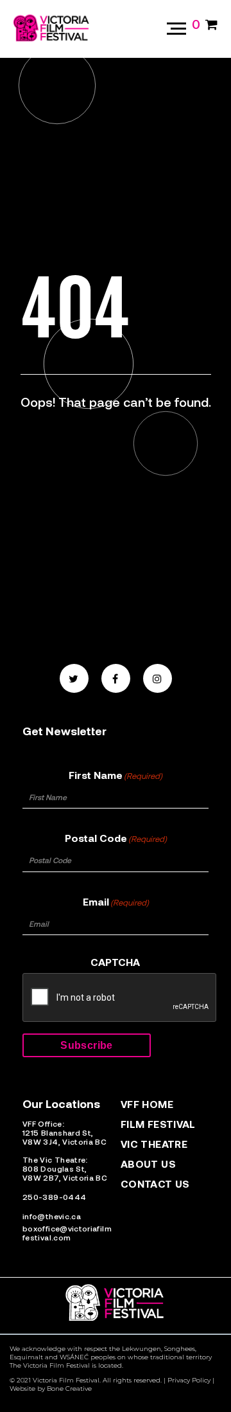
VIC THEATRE (154, 1144)
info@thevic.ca (51, 1215)
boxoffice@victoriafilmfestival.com (67, 1233)
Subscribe (86, 1045)
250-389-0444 (54, 1196)
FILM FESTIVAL (158, 1124)
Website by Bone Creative (51, 1388)
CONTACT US (155, 1183)
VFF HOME (147, 1104)
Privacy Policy (188, 1380)
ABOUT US (148, 1163)
